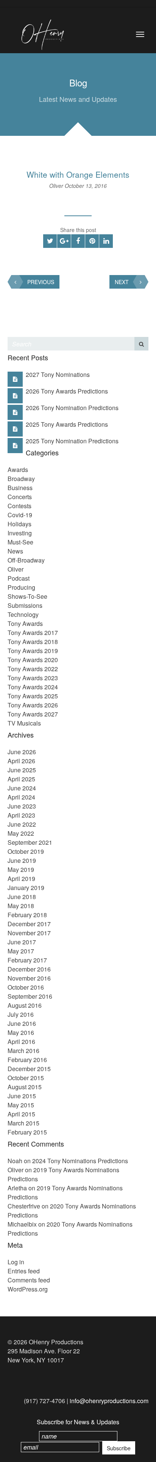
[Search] (141, 344)
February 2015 (27, 1132)
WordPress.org (28, 1289)
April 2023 (21, 815)
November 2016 (29, 978)
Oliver (57, 185)
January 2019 (26, 887)
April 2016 (21, 1041)
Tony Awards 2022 (33, 668)
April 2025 (21, 779)
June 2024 (22, 788)
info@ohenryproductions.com (109, 1400)
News (15, 551)
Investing (20, 533)
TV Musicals (24, 723)
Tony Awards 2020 (33, 659)
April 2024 (21, 797)
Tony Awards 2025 (33, 696)
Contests (19, 505)
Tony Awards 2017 (33, 632)
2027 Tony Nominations (58, 374)
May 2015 (21, 1105)
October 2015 (26, 1077)
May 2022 (21, 833)
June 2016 (22, 1023)
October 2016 (26, 987)
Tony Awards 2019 (33, 650)
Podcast (19, 578)
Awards (18, 469)
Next (122, 282)
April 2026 (21, 760)
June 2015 (22, 1096)
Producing (21, 587)
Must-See (20, 542)
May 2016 (21, 1032)
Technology (23, 614)
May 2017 (21, 951)
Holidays (19, 524)
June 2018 (22, 896)
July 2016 (21, 1014)
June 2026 (22, 751)
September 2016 (30, 996)
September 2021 (30, 842)
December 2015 (29, 1068)
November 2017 (29, 933)
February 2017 (27, 960)
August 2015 (25, 1086)
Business (20, 487)
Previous (40, 282)
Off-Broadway (26, 560)
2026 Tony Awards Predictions (67, 391)
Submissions (25, 605)
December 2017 (29, 923)
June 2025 (22, 770)
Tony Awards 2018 (33, 641)
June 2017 (22, 942)
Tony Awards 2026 (33, 705)
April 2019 (21, 878)
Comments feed (29, 1280)
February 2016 (27, 1059)
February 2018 (27, 914)
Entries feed (24, 1271)
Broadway (21, 478)
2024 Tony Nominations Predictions (80, 1160)
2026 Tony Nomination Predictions (72, 407)
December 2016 (29, 969)
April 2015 (21, 1114)
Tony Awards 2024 (33, 687)
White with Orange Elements (78, 174)
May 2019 (21, 869)
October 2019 (26, 851)
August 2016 (25, 1005)
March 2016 (23, 1050)
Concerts (20, 496)
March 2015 (23, 1123)
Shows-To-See (27, 596)
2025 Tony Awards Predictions (67, 424)
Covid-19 (20, 514)
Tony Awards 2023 (33, 677)
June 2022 (22, 824)
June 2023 (22, 806)
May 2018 (21, 905)
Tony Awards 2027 (33, 714)
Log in (16, 1262)
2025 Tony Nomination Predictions (72, 441)
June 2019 (22, 860)
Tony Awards (25, 623)
